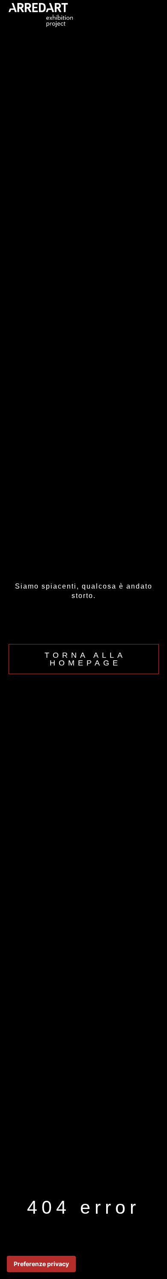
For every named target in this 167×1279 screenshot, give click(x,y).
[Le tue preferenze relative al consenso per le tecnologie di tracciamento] (41, 1264)
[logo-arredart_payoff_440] (41, 7)
